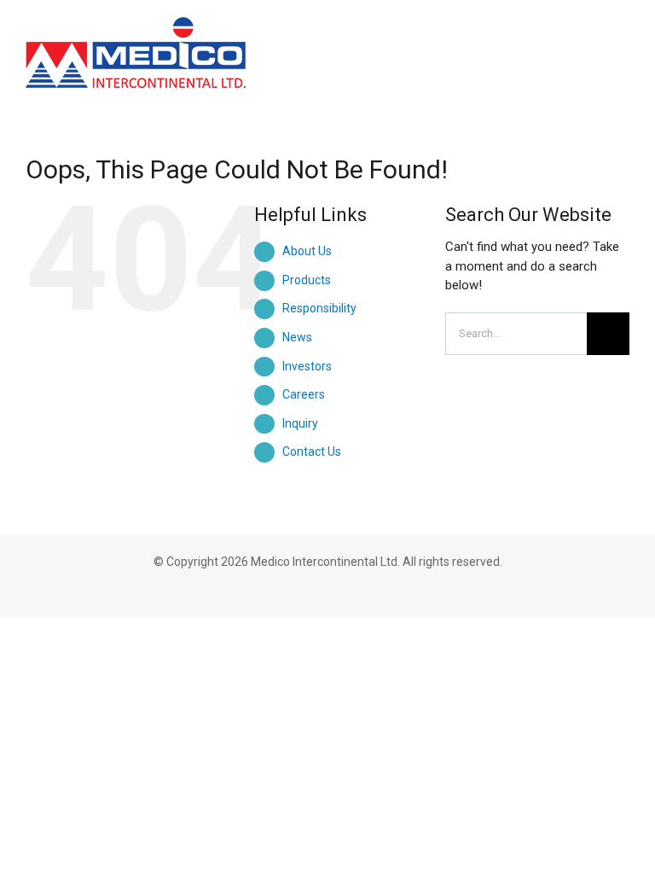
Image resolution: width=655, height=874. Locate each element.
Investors (307, 366)
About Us (307, 251)
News (297, 337)
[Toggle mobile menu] (622, 36)
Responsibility (319, 308)
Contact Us (311, 451)
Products (306, 280)
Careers (303, 394)
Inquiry (300, 423)
